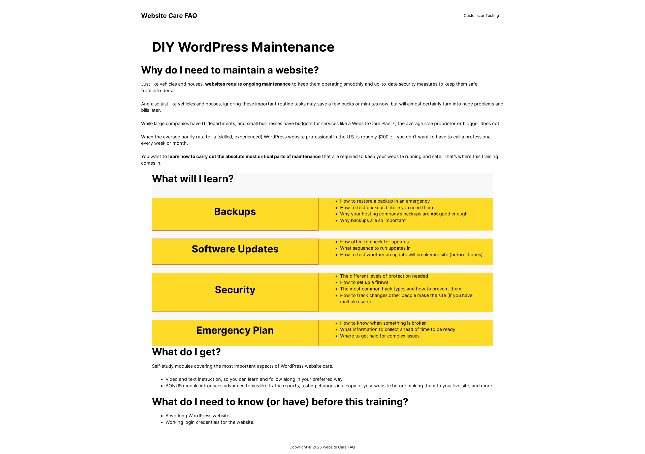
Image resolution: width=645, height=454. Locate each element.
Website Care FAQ (169, 15)
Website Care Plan (371, 123)
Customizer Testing (481, 15)
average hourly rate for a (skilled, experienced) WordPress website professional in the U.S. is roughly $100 (276, 136)
